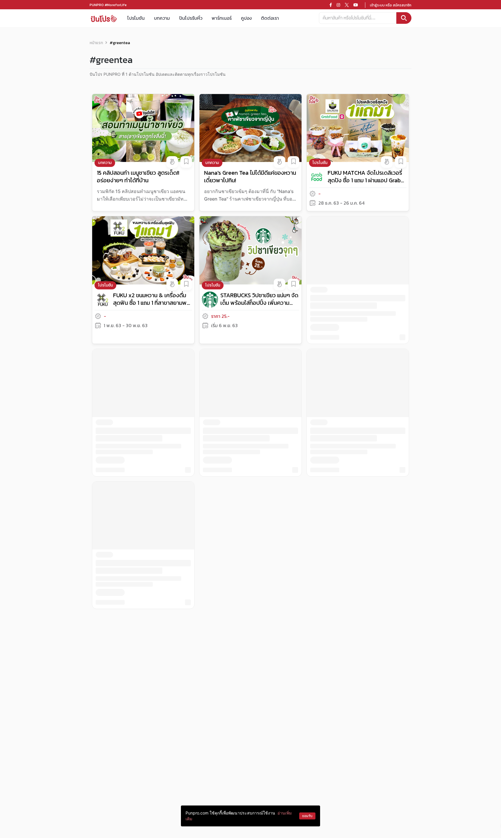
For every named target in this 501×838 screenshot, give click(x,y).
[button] (172, 162)
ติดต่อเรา (270, 18)
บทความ (162, 18)
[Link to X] (347, 5)
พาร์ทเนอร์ (222, 18)
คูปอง (246, 18)
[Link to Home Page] (104, 18)
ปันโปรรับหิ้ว (190, 18)
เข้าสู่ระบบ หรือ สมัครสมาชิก (390, 5)
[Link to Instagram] (338, 5)
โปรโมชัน (136, 18)
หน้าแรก (96, 43)
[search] (403, 18)
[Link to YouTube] (355, 5)
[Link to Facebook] (330, 5)
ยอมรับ (307, 816)
